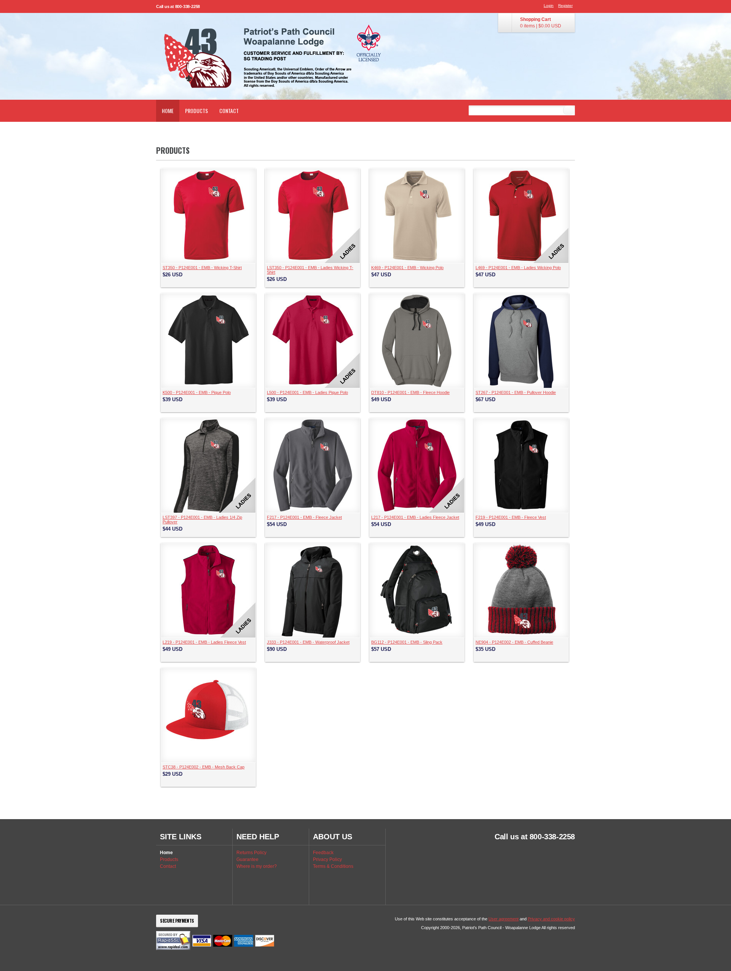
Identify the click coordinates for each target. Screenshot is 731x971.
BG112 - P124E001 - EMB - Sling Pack (406, 642)
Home (168, 111)
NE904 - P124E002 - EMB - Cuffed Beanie (514, 642)
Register (565, 5)
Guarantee (247, 859)
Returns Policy (251, 852)
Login (549, 5)
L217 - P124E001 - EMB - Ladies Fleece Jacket (415, 517)
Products (196, 111)
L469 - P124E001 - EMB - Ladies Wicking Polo (518, 267)
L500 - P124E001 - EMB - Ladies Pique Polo (307, 392)
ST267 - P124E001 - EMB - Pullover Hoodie (516, 392)
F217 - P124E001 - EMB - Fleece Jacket (304, 517)
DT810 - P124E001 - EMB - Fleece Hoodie (410, 392)
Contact (229, 111)
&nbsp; (208, 215)
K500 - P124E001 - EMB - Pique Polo (197, 392)
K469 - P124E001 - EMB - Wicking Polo (407, 267)
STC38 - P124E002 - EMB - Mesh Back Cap (203, 767)
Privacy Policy (327, 859)
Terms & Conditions (333, 866)
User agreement (503, 919)
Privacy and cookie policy (551, 919)
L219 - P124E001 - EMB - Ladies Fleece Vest (204, 642)
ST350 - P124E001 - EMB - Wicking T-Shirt (202, 267)
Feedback (323, 852)
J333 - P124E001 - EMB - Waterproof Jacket (308, 642)
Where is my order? (256, 866)
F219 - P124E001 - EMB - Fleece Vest (511, 517)
